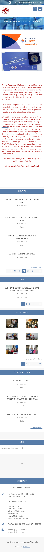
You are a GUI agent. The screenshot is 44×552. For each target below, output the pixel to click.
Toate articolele (36, 267)
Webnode (26, 547)
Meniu (40, 9)
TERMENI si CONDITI (22, 380)
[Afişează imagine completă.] (12, 323)
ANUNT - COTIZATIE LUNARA (22, 254)
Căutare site (35, 9)
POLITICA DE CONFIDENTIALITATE (22, 414)
